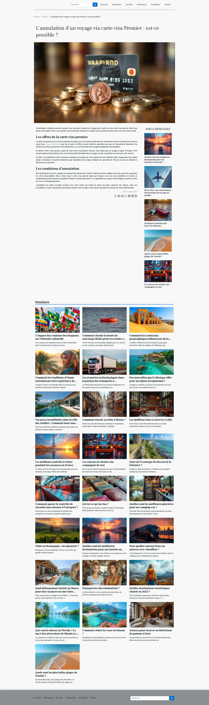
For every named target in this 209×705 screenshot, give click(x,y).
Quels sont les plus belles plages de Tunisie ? (156, 255)
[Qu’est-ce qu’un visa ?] (104, 488)
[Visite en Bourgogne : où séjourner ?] (57, 530)
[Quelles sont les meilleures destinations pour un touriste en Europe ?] (158, 144)
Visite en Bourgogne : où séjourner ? (57, 546)
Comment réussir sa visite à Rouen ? (104, 419)
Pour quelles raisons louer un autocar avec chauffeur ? (147, 547)
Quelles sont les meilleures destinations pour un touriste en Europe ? (157, 159)
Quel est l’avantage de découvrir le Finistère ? (150, 463)
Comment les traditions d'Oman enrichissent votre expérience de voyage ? (54, 381)
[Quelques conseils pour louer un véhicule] (158, 210)
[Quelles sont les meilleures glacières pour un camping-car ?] (151, 488)
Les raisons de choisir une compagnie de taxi (156, 285)
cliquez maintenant (53, 144)
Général (167, 4)
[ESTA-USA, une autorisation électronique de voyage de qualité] (158, 177)
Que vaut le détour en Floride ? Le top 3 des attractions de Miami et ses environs (57, 634)
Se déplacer (155, 4)
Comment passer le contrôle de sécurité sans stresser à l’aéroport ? (56, 505)
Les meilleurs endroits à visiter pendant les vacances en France (54, 463)
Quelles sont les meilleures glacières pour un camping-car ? (151, 505)
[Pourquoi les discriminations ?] (104, 572)
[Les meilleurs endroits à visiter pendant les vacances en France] (57, 446)
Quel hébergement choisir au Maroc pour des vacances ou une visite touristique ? (57, 592)
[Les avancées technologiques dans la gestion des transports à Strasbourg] (104, 362)
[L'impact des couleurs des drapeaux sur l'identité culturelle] (57, 320)
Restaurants (116, 4)
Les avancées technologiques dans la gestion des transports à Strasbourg (103, 381)
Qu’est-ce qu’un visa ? (95, 504)
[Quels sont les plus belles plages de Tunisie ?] (158, 240)
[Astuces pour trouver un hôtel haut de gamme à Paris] (151, 615)
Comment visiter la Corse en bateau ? (103, 632)
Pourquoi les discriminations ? (101, 588)
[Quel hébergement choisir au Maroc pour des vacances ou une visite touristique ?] (57, 572)
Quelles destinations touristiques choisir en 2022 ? (149, 590)
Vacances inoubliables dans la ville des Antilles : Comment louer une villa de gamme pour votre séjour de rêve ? (57, 424)
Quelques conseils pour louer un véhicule (155, 224)
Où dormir (104, 4)
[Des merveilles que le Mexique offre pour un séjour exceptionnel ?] (151, 362)
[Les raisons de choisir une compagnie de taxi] (158, 271)
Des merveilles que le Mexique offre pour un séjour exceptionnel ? (150, 379)
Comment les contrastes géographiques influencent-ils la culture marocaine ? (149, 339)
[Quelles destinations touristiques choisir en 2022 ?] (151, 572)
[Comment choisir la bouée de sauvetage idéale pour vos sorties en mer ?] (104, 320)
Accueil (37, 17)
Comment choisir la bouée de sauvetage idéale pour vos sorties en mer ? (103, 339)
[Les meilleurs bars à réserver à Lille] (151, 404)
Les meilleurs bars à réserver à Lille (150, 419)
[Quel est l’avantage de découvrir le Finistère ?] (151, 446)
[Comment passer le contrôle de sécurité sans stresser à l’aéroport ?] (57, 488)
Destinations (142, 4)
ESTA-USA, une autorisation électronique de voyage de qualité (157, 193)
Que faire (129, 4)
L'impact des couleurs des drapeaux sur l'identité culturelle (57, 337)
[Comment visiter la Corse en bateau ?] (104, 615)
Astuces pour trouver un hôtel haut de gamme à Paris (150, 632)
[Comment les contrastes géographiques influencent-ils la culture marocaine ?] (151, 320)
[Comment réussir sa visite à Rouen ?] (104, 404)
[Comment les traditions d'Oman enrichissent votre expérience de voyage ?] (57, 362)
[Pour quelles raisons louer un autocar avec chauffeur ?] (151, 530)
